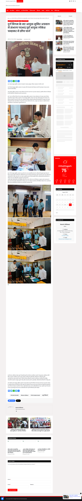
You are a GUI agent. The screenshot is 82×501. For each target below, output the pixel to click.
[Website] (16, 411)
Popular (70, 16)
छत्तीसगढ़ (18, 10)
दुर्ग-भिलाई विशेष (24, 10)
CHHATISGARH (15, 395)
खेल (52, 10)
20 (65, 204)
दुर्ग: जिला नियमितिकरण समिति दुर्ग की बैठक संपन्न (44, 450)
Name (9, 479)
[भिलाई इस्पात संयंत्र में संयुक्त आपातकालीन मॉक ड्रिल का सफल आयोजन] (59, 43)
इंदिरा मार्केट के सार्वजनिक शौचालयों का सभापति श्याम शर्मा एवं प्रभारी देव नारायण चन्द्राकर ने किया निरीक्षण (14, 451)
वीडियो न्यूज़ (57, 10)
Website (31, 484)
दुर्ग (20, 21)
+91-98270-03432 (65, 235)
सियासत (38, 10)
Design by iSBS (73, 498)
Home (9, 18)
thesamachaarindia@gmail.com (65, 239)
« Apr (57, 212)
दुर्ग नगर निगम (14, 18)
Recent (59, 16)
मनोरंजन (48, 10)
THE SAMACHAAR (36, 395)
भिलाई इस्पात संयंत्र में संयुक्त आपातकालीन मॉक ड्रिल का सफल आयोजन (68, 43)
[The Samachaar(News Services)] (13, 5)
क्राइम (43, 10)
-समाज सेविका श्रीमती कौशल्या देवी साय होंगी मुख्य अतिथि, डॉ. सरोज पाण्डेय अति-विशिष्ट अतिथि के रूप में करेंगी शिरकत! (29, 451)
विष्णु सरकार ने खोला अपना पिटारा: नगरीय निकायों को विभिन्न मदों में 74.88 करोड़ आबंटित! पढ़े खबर (68, 49)
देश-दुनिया (12, 10)
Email (9, 484)
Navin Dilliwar (19, 39)
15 (70, 202)
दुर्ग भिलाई (45, 395)
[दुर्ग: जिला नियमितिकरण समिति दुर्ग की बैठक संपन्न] (44, 444)
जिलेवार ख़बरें (32, 10)
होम (7, 10)
